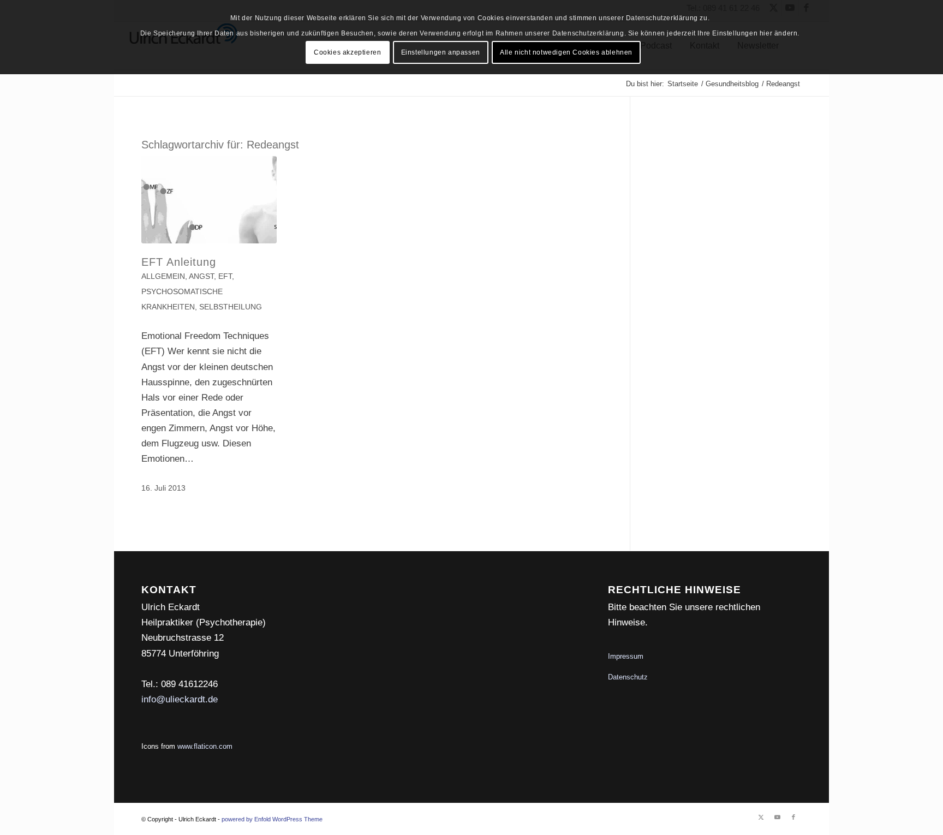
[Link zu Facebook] (793, 817)
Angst (201, 276)
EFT (225, 276)
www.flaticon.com (204, 746)
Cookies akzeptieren (347, 52)
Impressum (625, 656)
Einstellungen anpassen (440, 52)
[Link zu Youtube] (777, 817)
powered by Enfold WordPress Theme (272, 819)
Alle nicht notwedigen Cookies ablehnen (566, 52)
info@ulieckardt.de (179, 699)
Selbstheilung (230, 307)
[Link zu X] (761, 817)
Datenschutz (628, 677)
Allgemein (163, 276)
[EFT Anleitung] (209, 199)
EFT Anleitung (178, 262)
